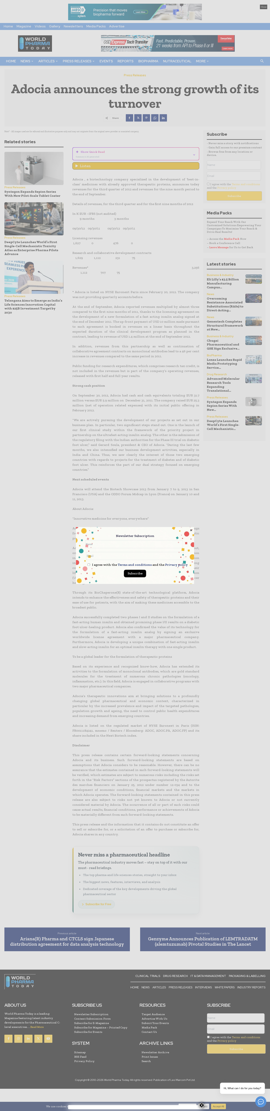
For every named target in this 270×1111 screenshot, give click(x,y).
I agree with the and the (139, 565)
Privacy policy (176, 565)
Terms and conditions (135, 565)
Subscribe (135, 573)
